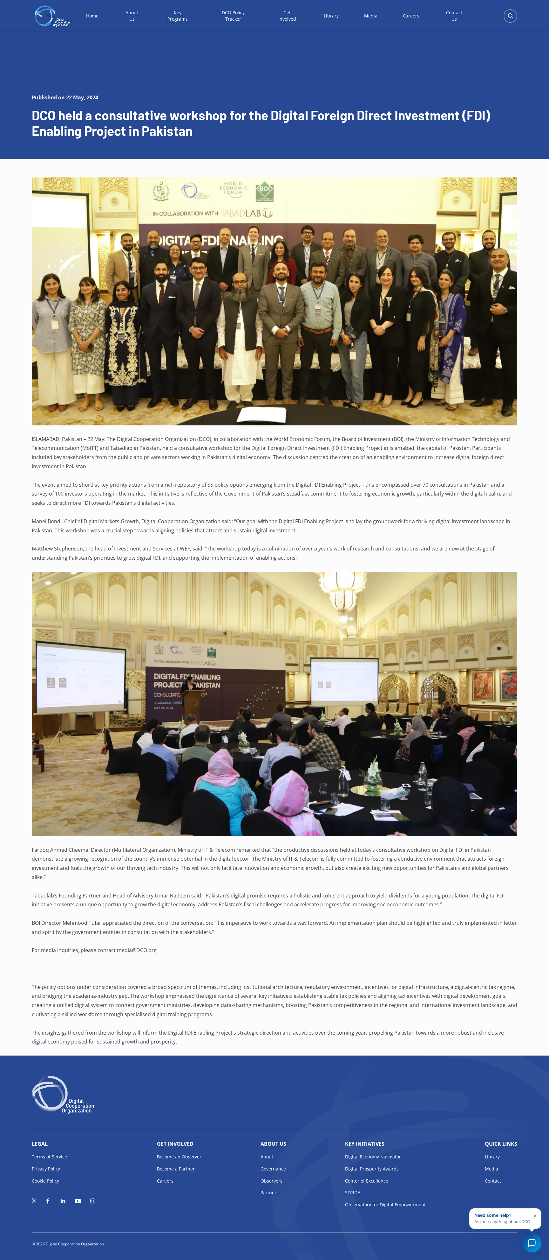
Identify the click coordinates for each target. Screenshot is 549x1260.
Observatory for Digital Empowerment (385, 1205)
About (267, 1157)
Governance (273, 1169)
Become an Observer (179, 1157)
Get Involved (287, 16)
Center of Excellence (366, 1181)
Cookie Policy (45, 1181)
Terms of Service (49, 1157)
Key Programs (177, 16)
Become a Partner (176, 1169)
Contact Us (454, 16)
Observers (271, 1181)
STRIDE (352, 1193)
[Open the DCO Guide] (531, 1242)
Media (370, 16)
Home (92, 16)
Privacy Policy (46, 1169)
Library (331, 16)
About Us (131, 16)
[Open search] (510, 16)
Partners (270, 1193)
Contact (493, 1181)
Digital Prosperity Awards (372, 1169)
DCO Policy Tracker (233, 16)
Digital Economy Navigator (373, 1157)
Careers (411, 16)
